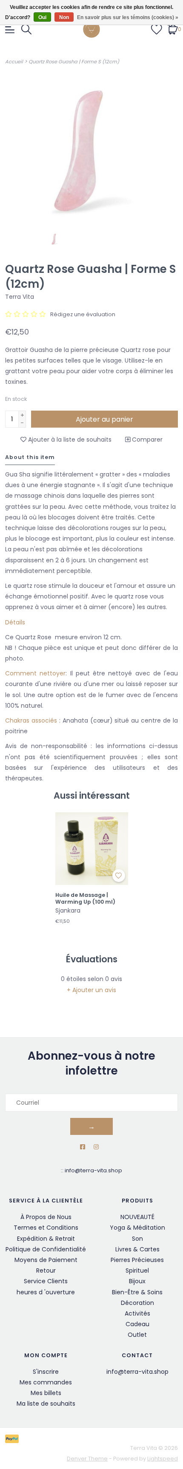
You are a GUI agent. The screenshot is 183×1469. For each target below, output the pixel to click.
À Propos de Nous (45, 1217)
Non (64, 17)
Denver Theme (87, 1458)
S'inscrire (46, 1371)
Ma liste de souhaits (46, 1403)
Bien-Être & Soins (137, 1292)
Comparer (146, 439)
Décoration (137, 1303)
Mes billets (46, 1393)
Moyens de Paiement (45, 1260)
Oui (42, 17)
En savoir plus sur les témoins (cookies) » (127, 17)
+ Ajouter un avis (91, 990)
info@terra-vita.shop (93, 1170)
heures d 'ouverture (46, 1292)
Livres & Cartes (137, 1249)
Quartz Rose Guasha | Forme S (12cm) (74, 61)
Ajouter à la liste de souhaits (69, 439)
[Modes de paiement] (13, 1438)
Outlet (137, 1334)
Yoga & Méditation (137, 1227)
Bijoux (137, 1281)
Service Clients (46, 1281)
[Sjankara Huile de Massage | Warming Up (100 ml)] (91, 848)
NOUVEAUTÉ (137, 1217)
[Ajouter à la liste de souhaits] (118, 875)
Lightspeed (162, 1458)
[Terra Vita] (92, 29)
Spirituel (137, 1270)
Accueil (14, 61)
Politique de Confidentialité (46, 1249)
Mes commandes (46, 1382)
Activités (137, 1313)
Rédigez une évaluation (82, 314)
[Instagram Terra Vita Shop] (96, 1147)
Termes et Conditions (46, 1227)
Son (137, 1238)
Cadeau (137, 1324)
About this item (30, 457)
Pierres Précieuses (137, 1260)
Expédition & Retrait (46, 1238)
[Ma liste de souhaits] (156, 29)
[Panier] (172, 29)
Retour (46, 1270)
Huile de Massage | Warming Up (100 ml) (85, 898)
